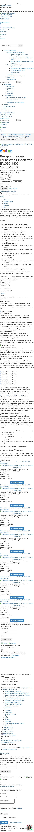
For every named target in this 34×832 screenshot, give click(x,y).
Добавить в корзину (17, 482)
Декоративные (15, 72)
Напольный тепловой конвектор (14, 698)
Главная (3, 134)
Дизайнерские (11, 79)
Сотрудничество (8, 95)
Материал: (9, 181)
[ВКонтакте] (1, 151)
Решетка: (3, 181)
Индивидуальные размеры (8, 191)
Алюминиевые (15, 67)
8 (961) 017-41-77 (8, 731)
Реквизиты (10, 88)
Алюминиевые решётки (12, 706)
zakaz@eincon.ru (6, 6)
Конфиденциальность (25, 688)
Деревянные (8, 708)
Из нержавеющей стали (18, 70)
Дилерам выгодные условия (15, 102)
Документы (10, 86)
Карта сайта (8, 725)
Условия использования (9, 689)
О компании (7, 84)
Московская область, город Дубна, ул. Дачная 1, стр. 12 (11, 741)
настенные (10, 74)
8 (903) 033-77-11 (8, 729)
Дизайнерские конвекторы (12, 702)
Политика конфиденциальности (14, 723)
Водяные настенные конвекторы (14, 700)
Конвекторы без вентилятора (19, 56)
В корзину (4, 188)
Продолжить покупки (16, 822)
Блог (5, 108)
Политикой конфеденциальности (10, 656)
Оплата (6, 203)
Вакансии (10, 92)
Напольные (10, 77)
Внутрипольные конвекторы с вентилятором (16, 136)
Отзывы (6, 104)
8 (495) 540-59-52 (8, 727)
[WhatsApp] (9, 151)
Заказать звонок (4, 18)
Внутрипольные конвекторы (15, 52)
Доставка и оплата (9, 106)
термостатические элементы (15, 76)
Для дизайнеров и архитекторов (16, 97)
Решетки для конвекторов (14, 65)
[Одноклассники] (4, 151)
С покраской (5, 184)
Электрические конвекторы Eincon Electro (17, 695)
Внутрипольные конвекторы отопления (19, 134)
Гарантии (10, 93)
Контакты (6, 110)
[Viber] (6, 151)
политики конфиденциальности (11, 785)
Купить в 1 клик (13, 188)
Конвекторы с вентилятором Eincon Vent (17, 693)
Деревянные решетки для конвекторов (22, 68)
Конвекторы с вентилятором (19, 54)
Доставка (6, 205)
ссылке (2, 196)
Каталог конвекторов (10, 50)
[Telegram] (11, 151)
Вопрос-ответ (11, 90)
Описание (7, 200)
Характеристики (8, 201)
